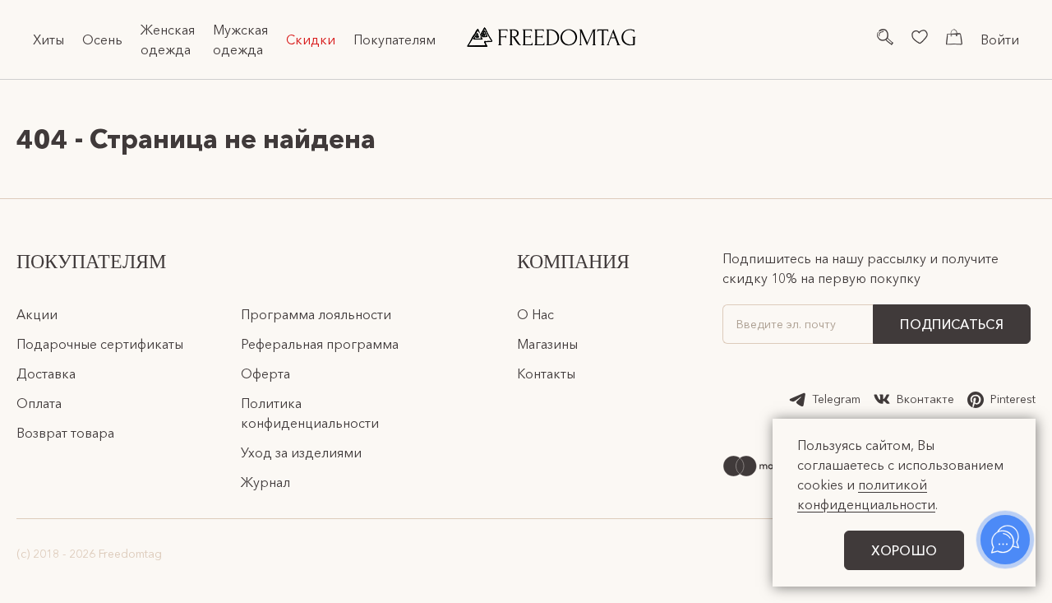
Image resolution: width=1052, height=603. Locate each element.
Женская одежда (168, 39)
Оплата (39, 403)
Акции (37, 314)
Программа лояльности (316, 314)
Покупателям (394, 39)
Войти (999, 39)
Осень (102, 39)
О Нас (535, 314)
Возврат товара (65, 432)
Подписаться (952, 324)
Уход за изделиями (301, 452)
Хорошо (904, 550)
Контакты (546, 373)
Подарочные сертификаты (99, 344)
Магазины (547, 344)
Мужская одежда (240, 39)
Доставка (46, 373)
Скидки (310, 39)
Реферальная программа (320, 344)
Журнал (265, 482)
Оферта (265, 373)
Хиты (48, 39)
